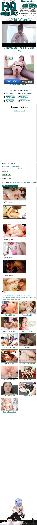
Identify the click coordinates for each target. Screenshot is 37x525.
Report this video (31, 182)
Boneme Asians (24, 95)
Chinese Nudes (24, 97)
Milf (19, 299)
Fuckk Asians (9, 101)
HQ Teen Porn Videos (26, 93)
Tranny (28, 295)
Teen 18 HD (23, 99)
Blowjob (12, 299)
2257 (14, 182)
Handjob (27, 297)
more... (22, 299)
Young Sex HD (10, 95)
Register (32, 3)
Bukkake (4, 295)
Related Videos (7, 186)
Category (33, 6)
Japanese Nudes (10, 97)
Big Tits (24, 295)
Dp (21, 295)
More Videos (15, 166)
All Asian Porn (10, 100)
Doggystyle (17, 295)
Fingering (9, 295)
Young (4, 297)
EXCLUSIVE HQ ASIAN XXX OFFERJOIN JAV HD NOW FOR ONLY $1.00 (19, 19)
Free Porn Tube (10, 99)
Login (27, 3)
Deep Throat (33, 297)
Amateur (4, 299)
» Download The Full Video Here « (19, 49)
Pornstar (13, 297)
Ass (32, 295)
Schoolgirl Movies (10, 96)
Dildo (16, 299)
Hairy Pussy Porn (25, 100)
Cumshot (8, 297)
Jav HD (23, 111)
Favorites (15, 186)
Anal (13, 295)
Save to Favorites (21, 182)
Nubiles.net (17, 111)
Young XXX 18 (9, 93)
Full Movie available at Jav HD (19, 85)
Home (25, 6)
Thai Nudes (23, 96)
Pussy (8, 299)
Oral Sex (23, 297)
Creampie (18, 297)
